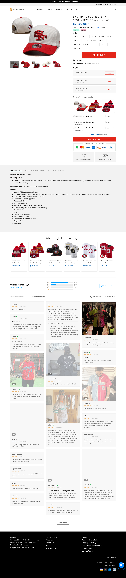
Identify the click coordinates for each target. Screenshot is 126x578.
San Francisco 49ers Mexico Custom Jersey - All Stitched (89, 262)
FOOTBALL (40, 9)
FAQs (106, 4)
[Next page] (60, 37)
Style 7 (85, 40)
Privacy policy (87, 548)
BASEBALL (49, 9)
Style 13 (94, 44)
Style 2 (85, 36)
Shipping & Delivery (89, 543)
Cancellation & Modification (92, 545)
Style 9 (102, 40)
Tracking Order (51, 548)
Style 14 (103, 44)
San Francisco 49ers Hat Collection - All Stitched (89, 116)
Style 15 (77, 48)
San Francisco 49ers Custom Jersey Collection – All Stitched (71, 262)
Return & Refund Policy (90, 540)
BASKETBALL (59, 9)
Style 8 (93, 40)
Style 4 (101, 36)
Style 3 (93, 36)
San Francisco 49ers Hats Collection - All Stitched (54, 262)
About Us (49, 540)
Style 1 (76, 36)
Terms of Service (88, 551)
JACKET (78, 9)
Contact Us (112, 4)
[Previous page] (11, 37)
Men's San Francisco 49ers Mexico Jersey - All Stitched (107, 262)
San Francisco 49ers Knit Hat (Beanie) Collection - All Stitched (85, 122)
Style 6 (77, 40)
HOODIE (69, 9)
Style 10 (111, 40)
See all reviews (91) (16, 287)
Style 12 (86, 44)
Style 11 (77, 44)
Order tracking (100, 4)
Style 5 (109, 36)
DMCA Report (111, 558)
